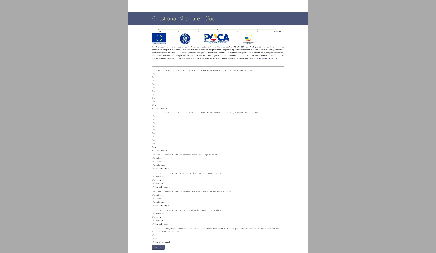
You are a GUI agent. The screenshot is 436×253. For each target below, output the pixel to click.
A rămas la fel (159, 161)
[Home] (136, 6)
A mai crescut (159, 165)
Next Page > (159, 247)
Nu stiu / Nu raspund (162, 168)
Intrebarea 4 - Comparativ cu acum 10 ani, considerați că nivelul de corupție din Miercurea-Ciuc (187, 173)
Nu (155, 238)
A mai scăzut (159, 158)
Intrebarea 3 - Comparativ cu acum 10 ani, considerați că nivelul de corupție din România (185, 154)
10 (155, 105)
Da (155, 235)
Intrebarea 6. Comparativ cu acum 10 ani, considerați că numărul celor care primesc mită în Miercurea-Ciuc (192, 210)
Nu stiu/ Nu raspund (162, 242)
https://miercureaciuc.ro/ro (267, 58)
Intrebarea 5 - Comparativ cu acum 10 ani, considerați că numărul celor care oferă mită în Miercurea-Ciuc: (191, 192)
